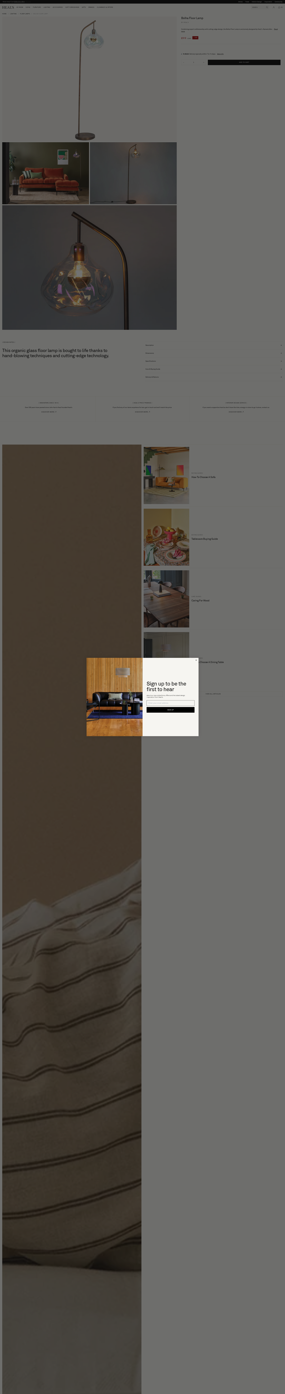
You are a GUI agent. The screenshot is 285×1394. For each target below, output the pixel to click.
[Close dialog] (196, 660)
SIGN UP (170, 710)
